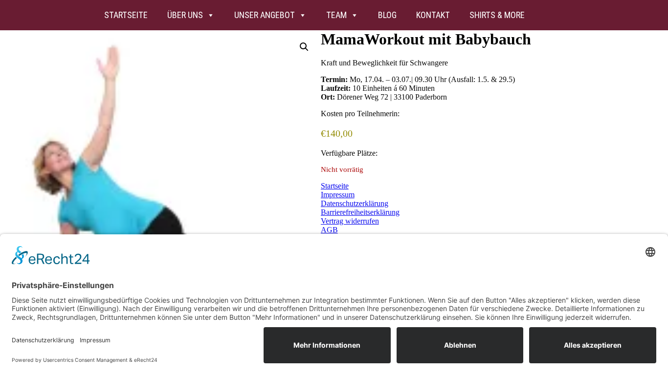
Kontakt (433, 15)
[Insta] (544, 15)
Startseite (126, 15)
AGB (329, 230)
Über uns (185, 15)
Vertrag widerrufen (350, 221)
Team (336, 15)
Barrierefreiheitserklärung (360, 212)
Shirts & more (497, 15)
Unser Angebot (264, 15)
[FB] (564, 15)
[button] (304, 47)
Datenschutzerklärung (354, 203)
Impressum (338, 194)
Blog (387, 15)
